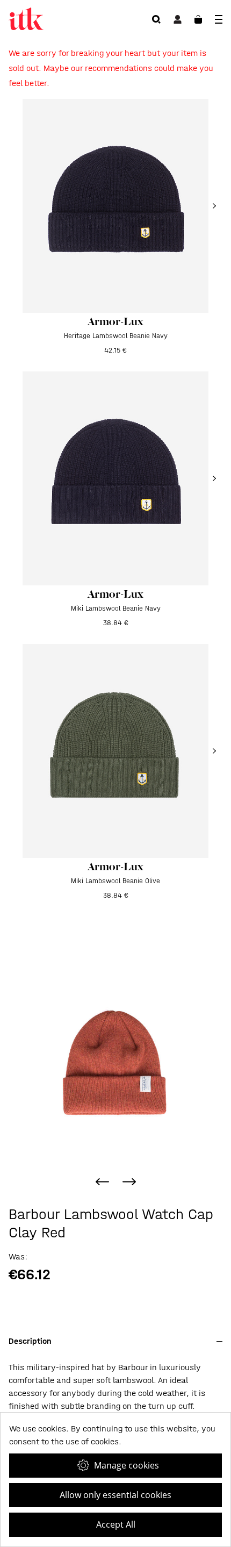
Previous (102, 1181)
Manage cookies (126, 1465)
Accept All (115, 1524)
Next (129, 1181)
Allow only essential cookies (115, 1495)
